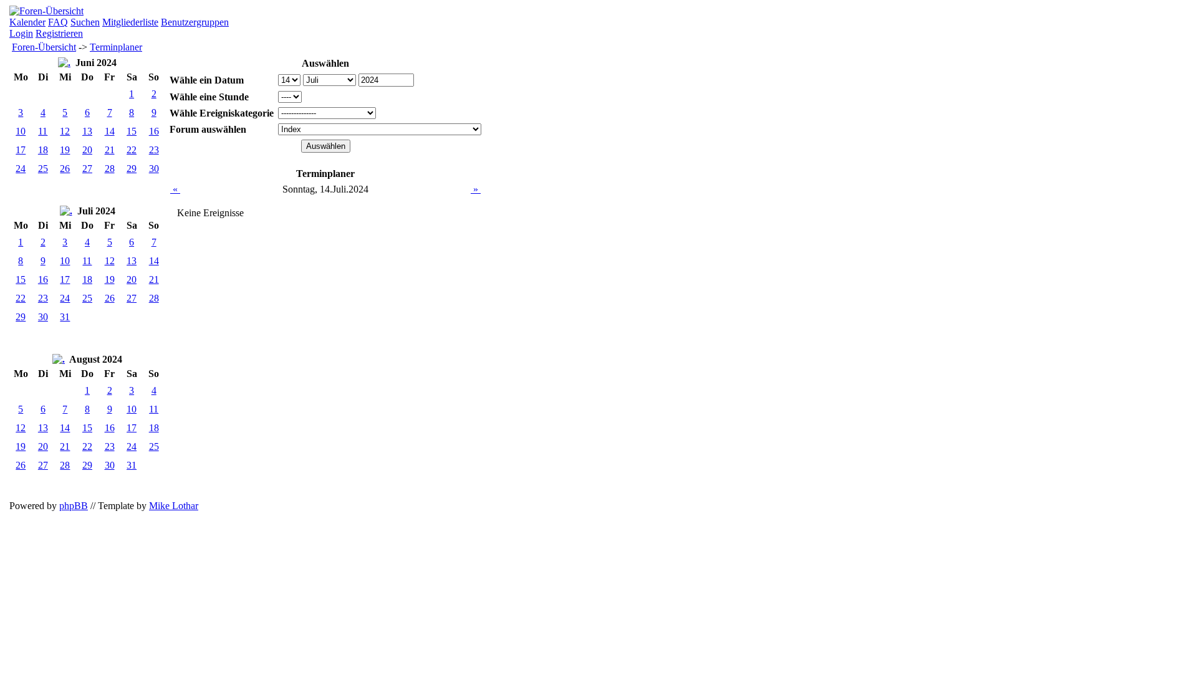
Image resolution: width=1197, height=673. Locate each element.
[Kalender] (64, 62)
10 (21, 131)
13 (87, 131)
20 (87, 150)
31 (65, 317)
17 (21, 150)
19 (65, 150)
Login (21, 33)
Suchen (85, 22)
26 (65, 168)
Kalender (27, 22)
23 (154, 150)
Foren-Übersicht (44, 47)
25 (43, 168)
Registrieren (59, 33)
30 (154, 168)
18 (43, 150)
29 (132, 168)
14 (110, 131)
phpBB (73, 505)
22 (132, 150)
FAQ (58, 22)
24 (21, 168)
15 (132, 131)
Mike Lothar (173, 505)
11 (42, 131)
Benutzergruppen (195, 22)
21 (110, 150)
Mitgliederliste (130, 22)
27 (87, 168)
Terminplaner (116, 47)
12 (65, 131)
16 (154, 131)
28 (110, 168)
